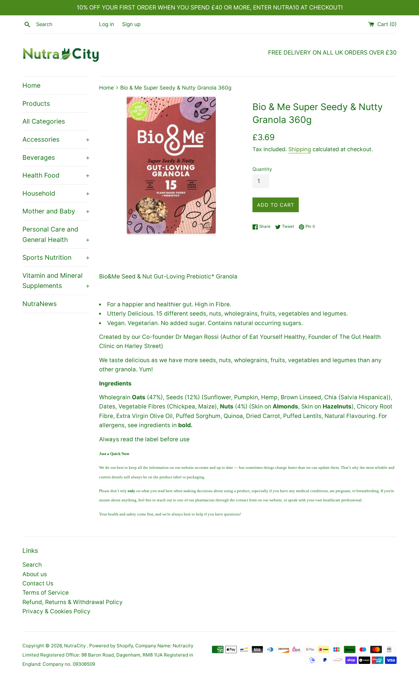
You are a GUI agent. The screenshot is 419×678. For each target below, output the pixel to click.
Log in (106, 24)
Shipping (299, 149)
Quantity (262, 169)
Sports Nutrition (56, 257)
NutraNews (39, 304)
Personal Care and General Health (56, 234)
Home (31, 85)
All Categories (43, 121)
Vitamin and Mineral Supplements (56, 281)
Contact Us (37, 583)
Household (56, 193)
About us (34, 574)
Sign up (131, 24)
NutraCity (75, 646)
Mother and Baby (56, 211)
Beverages (56, 157)
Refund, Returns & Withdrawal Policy (72, 602)
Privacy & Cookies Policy (56, 611)
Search (32, 564)
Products (36, 103)
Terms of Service (45, 592)
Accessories (56, 139)
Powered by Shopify (111, 646)
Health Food (56, 175)
